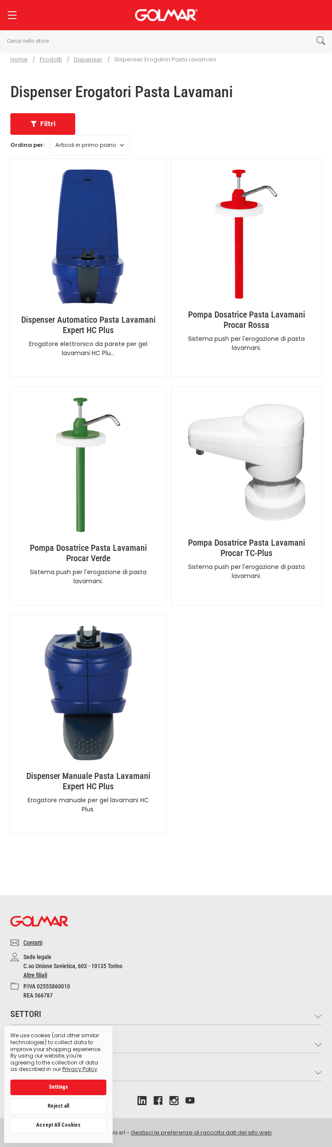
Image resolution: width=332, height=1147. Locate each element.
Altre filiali (35, 975)
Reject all (58, 1106)
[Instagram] (174, 1100)
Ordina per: (27, 145)
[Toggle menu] (12, 15)
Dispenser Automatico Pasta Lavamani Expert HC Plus (88, 325)
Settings (58, 1087)
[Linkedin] (142, 1100)
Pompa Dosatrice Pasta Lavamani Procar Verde (88, 553)
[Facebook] (158, 1100)
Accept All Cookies (58, 1125)
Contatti (32, 942)
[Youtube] (190, 1100)
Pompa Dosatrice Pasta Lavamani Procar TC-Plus (246, 547)
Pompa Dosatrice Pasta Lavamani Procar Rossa (246, 319)
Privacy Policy (79, 1069)
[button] (42, 124)
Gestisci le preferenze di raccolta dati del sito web (201, 1132)
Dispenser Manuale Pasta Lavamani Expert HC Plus (88, 781)
